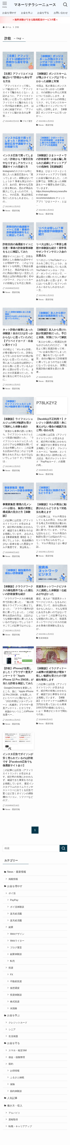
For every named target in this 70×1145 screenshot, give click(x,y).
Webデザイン (17, 934)
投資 (11, 967)
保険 (12, 1084)
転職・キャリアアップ (20, 1126)
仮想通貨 (14, 988)
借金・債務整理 (17, 1057)
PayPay (14, 900)
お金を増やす (14, 886)
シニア (12, 1029)
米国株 (13, 1008)
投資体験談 (16, 994)
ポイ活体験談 (17, 907)
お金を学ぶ (13, 1015)
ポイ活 (12, 893)
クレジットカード (18, 1022)
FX (11, 974)
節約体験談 (16, 1091)
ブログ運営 (16, 947)
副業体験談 (16, 954)
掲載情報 (13, 879)
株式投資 (14, 1001)
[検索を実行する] (63, 848)
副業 (11, 927)
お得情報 (14, 1070)
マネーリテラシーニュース (35, 4)
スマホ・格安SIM (18, 1050)
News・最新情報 (16, 871)
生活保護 (13, 1036)
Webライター (17, 940)
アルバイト (14, 1113)
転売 (12, 961)
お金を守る (13, 1043)
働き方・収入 (14, 1105)
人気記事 (12, 1098)
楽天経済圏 (16, 913)
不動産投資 (16, 981)
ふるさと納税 (17, 1077)
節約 (11, 1064)
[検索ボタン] (65, 4)
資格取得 (13, 1119)
